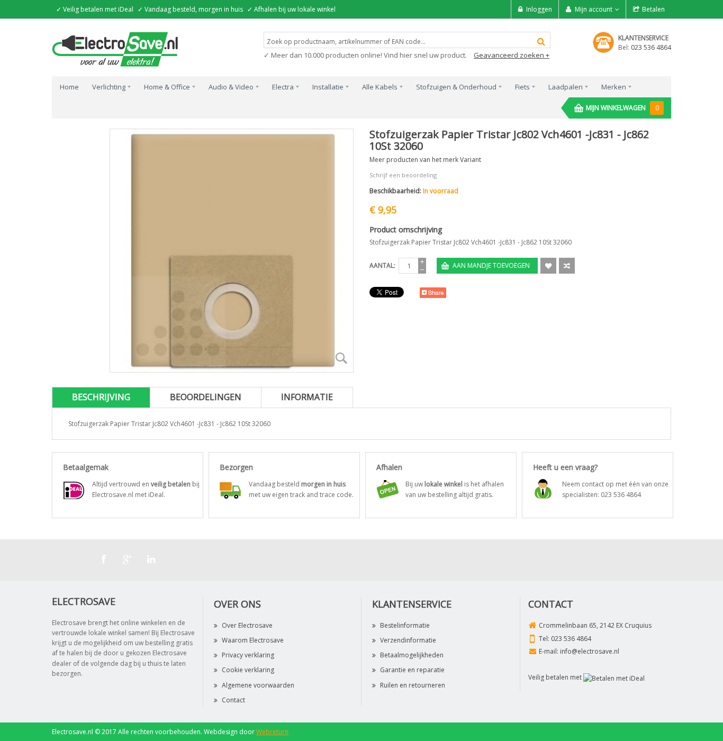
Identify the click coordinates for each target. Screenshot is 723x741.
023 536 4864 (651, 47)
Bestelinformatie (405, 625)
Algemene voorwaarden (258, 685)
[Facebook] (103, 559)
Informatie (307, 397)
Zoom (341, 358)
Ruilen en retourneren (412, 685)
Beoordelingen (205, 397)
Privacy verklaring (248, 654)
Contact (233, 699)
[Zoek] (541, 41)
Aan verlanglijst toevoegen (548, 266)
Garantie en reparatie (412, 669)
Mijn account (593, 9)
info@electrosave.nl (589, 651)
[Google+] (127, 559)
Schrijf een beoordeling (403, 175)
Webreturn (272, 731)
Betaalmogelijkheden (412, 654)
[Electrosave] (115, 48)
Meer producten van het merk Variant (425, 159)
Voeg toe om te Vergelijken (567, 266)
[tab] (101, 397)
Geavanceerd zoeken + (511, 55)
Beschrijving (101, 397)
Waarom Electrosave (253, 640)
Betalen (653, 9)
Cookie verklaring (248, 669)
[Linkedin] (151, 559)
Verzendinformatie (408, 640)
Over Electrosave (247, 625)
